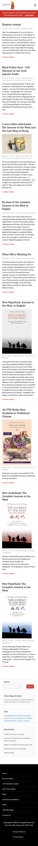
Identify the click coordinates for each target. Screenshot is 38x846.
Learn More (29, 15)
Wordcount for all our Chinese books (15, 749)
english (9, 715)
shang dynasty (20, 718)
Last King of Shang (25, 80)
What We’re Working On (16, 254)
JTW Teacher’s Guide (10, 784)
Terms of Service (19, 832)
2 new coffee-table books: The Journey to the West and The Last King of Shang (18, 127)
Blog (4, 794)
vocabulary (19, 721)
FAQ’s (4, 805)
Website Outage (9, 753)
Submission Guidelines (10, 799)
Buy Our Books (7, 778)
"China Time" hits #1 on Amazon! (14, 734)
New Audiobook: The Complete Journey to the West (16, 496)
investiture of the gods (24, 715)
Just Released (6, 552)
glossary (14, 715)
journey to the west (10, 718)
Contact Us (6, 815)
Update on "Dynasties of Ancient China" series (18, 745)
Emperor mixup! (11, 24)
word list (26, 721)
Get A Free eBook (9, 789)
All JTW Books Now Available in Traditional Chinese (16, 413)
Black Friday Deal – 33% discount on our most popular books (16, 71)
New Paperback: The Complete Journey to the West (16, 587)
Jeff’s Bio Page (7, 810)
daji (5, 715)
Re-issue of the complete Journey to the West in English (16, 205)
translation (12, 721)
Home (4, 773)
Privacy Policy (18, 837)
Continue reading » (8, 57)
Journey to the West (27, 28)
